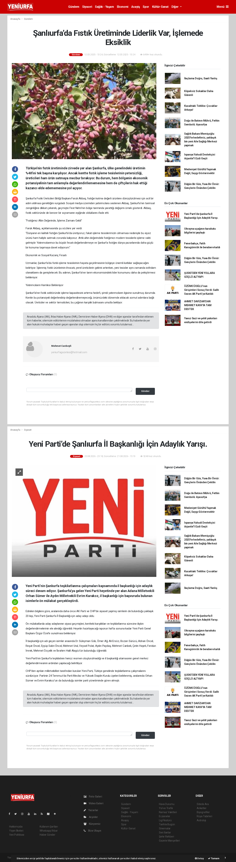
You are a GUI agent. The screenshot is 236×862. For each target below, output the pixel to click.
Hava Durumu (166, 804)
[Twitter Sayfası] (17, 813)
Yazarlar (93, 810)
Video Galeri (95, 803)
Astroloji (201, 820)
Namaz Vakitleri (168, 812)
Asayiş (135, 6)
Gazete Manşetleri (169, 840)
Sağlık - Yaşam (104, 6)
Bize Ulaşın (94, 830)
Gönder (145, 391)
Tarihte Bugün (167, 824)
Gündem (73, 6)
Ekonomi (122, 6)
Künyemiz (94, 823)
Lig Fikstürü (165, 820)
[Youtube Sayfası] (30, 813)
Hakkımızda (15, 826)
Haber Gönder (47, 834)
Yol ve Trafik (166, 808)
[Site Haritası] (50, 813)
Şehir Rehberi (166, 836)
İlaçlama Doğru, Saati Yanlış (200, 78)
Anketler (201, 808)
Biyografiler (203, 812)
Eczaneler (164, 816)
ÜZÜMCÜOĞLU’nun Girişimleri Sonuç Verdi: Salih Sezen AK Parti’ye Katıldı (201, 290)
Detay (200, 858)
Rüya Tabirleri (204, 816)
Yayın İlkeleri (16, 830)
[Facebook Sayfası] (11, 813)
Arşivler (93, 817)
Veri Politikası (16, 834)
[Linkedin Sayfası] (36, 813)
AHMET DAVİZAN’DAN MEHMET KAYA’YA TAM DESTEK (197, 305)
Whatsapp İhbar (49, 830)
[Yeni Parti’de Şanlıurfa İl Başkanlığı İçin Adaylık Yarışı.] (84, 520)
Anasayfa (15, 19)
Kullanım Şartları (49, 826)
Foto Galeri (95, 796)
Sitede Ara (203, 804)
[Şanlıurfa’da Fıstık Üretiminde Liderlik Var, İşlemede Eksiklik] (84, 110)
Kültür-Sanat (160, 6)
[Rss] (43, 813)
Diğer (175, 6)
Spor (146, 6)
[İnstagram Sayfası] (23, 813)
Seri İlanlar (165, 832)
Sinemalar (165, 828)
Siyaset (87, 6)
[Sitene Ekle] (56, 813)
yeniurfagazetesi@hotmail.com (69, 352)
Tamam (214, 858)
